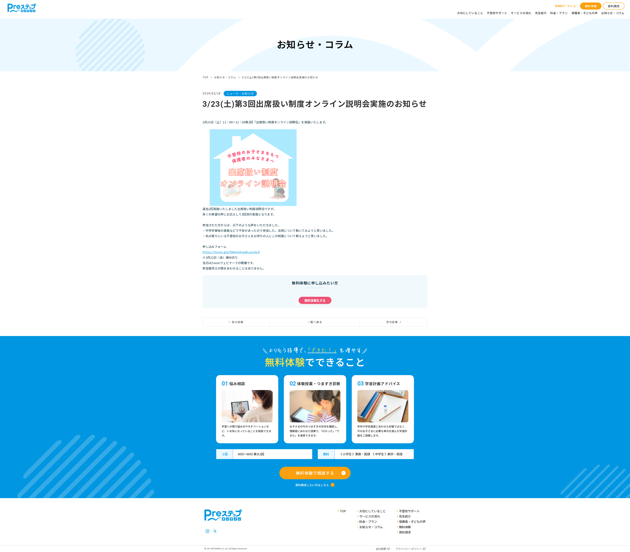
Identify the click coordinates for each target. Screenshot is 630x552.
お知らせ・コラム (612, 12)
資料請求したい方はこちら (312, 485)
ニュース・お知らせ (240, 93)
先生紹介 (541, 12)
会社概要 (381, 548)
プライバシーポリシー (409, 548)
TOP (205, 77)
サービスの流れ (521, 12)
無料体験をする (315, 300)
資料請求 (614, 6)
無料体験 (591, 6)
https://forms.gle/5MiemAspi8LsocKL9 (231, 252)
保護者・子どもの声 (584, 12)
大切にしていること (470, 12)
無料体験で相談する (315, 473)
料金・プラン (559, 12)
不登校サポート (497, 12)
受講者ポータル (563, 6)
